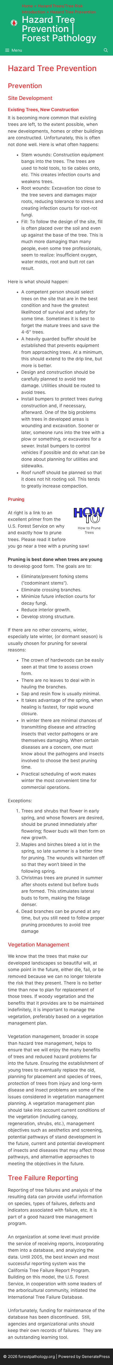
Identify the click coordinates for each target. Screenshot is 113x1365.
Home (27, 5)
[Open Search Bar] (106, 50)
